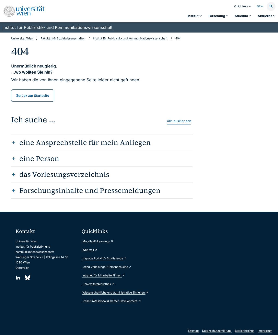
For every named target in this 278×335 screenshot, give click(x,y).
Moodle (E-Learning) (96, 241)
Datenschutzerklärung (217, 330)
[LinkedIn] (18, 278)
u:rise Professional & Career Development (110, 301)
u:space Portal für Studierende (103, 258)
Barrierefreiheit (244, 330)
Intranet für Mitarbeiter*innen (102, 275)
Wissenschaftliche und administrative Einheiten (113, 292)
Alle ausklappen (179, 121)
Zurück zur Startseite (32, 96)
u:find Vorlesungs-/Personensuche (105, 267)
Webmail (88, 249)
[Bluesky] (27, 278)
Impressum (265, 330)
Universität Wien (22, 38)
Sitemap (193, 330)
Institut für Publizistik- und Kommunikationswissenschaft (57, 27)
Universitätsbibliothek (97, 284)
